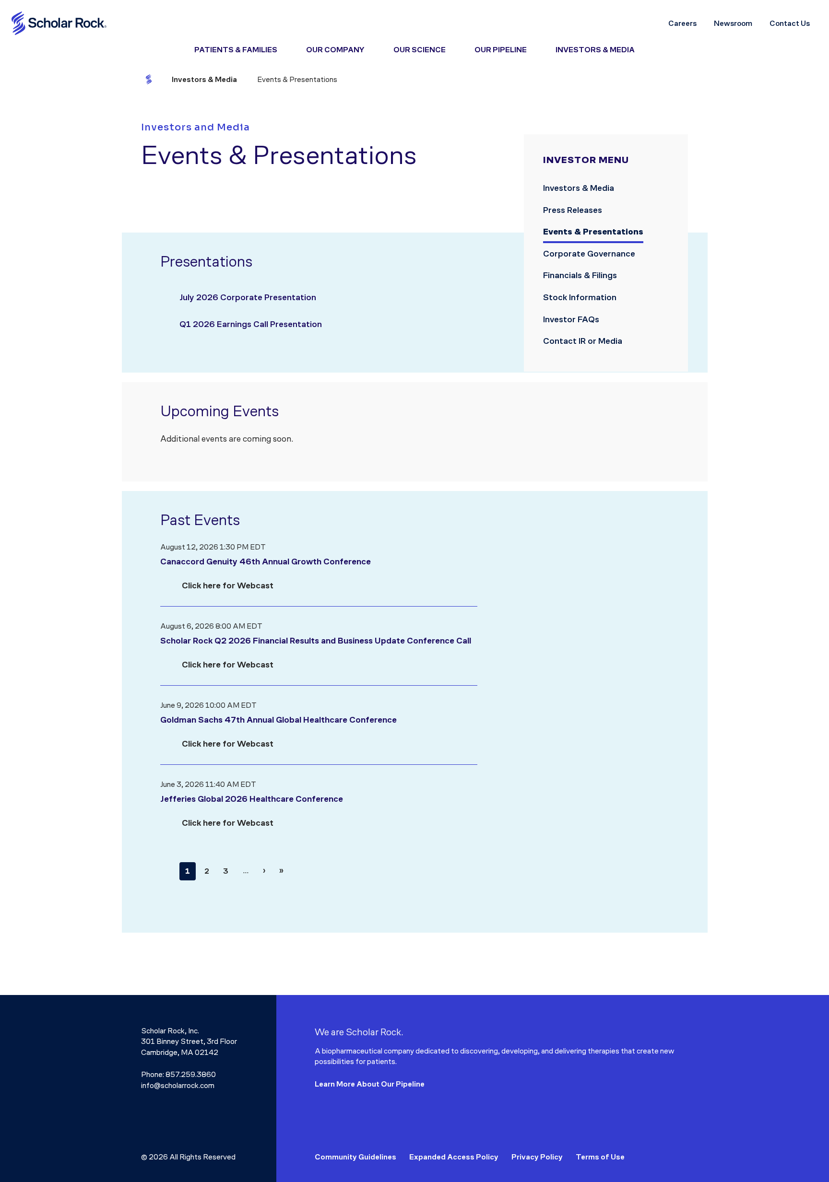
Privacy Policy (537, 1156)
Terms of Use (600, 1156)
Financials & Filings (581, 275)
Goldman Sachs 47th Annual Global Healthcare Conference (278, 719)
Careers (682, 23)
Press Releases (573, 210)
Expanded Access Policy (453, 1156)
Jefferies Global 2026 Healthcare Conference (251, 799)
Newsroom (733, 23)
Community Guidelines (355, 1156)
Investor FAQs (571, 319)
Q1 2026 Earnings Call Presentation (250, 324)
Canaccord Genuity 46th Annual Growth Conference (265, 561)
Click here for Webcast (227, 585)
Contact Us (790, 23)
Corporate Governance (590, 253)
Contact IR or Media (582, 341)
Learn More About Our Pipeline (370, 1083)
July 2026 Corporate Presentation (247, 297)
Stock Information (580, 297)
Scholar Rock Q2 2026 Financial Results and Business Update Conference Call (315, 640)
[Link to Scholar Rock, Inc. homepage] (59, 23)
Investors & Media (578, 188)
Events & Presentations (593, 231)
